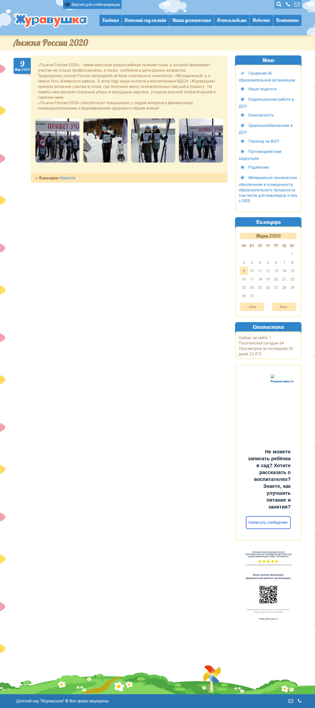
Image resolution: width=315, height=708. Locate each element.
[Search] (278, 4)
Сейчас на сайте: (254, 337)
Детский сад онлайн (145, 20)
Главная (110, 20)
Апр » (284, 307)
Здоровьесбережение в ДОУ (266, 129)
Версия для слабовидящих (95, 4)
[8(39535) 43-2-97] (288, 4)
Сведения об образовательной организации (267, 76)
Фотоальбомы (231, 20)
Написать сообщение (268, 522)
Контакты (287, 20)
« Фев (251, 307)
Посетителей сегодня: (259, 343)
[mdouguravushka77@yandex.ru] (297, 4)
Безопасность (261, 115)
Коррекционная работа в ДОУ (266, 103)
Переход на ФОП (263, 141)
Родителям (258, 167)
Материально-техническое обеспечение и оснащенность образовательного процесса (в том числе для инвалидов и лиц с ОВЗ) (268, 189)
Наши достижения (191, 20)
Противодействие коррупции (260, 155)
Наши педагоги (262, 89)
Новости (261, 20)
